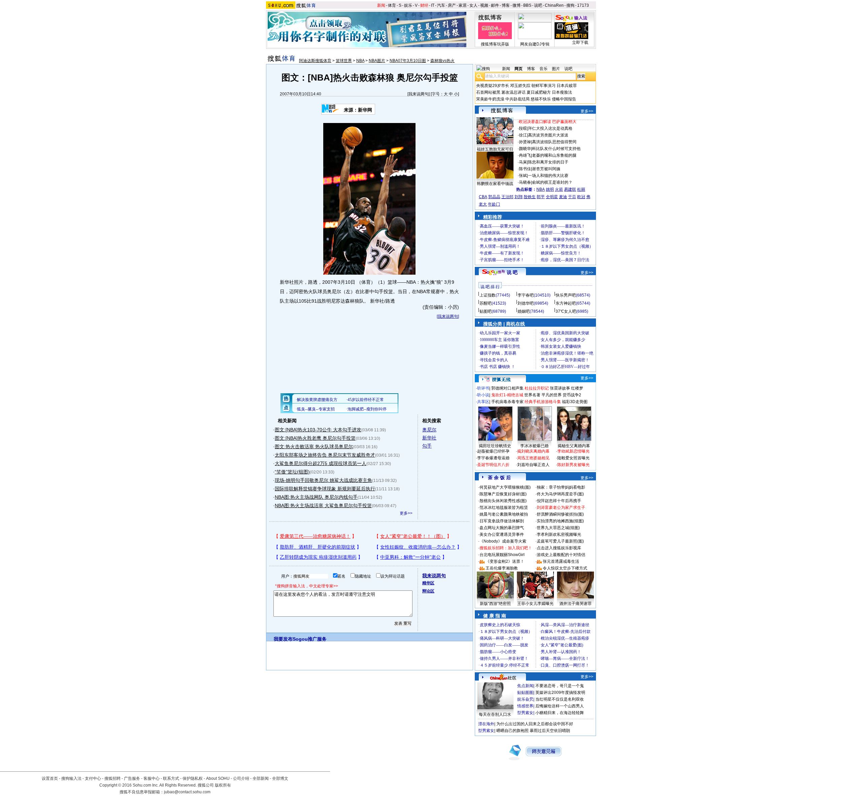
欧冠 (581, 196)
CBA (483, 196)
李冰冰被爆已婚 (534, 445)
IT (432, 5)
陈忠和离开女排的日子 (548, 162)
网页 (519, 68)
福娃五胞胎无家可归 (495, 149)
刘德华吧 (526, 303)
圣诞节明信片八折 (493, 464)
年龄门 (494, 204)
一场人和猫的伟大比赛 (548, 175)
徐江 (523, 135)
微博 (516, 5)
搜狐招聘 (112, 778)
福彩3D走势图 (575, 401)
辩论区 (428, 591)
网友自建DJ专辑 (535, 44)
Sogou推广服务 (310, 639)
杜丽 (581, 189)
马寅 (523, 162)
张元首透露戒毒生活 (561, 561)
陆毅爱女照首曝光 (573, 458)
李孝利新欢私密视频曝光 (559, 534)
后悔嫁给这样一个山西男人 (559, 706)
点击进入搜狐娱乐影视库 (559, 548)
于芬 (572, 196)
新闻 (381, 5)
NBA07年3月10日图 (408, 60)
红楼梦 (577, 388)
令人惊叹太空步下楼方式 (565, 568)
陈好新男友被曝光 (573, 464)
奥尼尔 (429, 429)
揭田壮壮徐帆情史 (495, 445)
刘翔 (519, 196)
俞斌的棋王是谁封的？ (552, 182)
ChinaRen (554, 5)
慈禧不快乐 (541, 99)
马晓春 (525, 182)
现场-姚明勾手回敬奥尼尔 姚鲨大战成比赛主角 (323, 480)
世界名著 (532, 395)
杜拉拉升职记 (537, 388)
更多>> (406, 513)
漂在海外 (486, 724)
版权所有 (223, 785)
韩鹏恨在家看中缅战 (495, 183)
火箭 (559, 189)
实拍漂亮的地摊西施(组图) (560, 521)
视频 (484, 5)
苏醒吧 (485, 303)
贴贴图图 (525, 692)
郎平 (541, 196)
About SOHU (218, 778)
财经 (424, 5)
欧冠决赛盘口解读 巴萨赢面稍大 (547, 121)
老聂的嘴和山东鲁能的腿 (554, 155)
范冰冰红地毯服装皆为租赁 (503, 507)
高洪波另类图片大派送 (548, 135)
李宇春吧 (526, 295)
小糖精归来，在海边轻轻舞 (559, 712)
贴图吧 (485, 311)
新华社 (429, 437)
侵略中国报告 (564, 99)
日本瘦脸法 (562, 92)
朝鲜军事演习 (543, 85)
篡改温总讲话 (513, 92)
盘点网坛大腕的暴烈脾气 (501, 527)
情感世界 (525, 706)
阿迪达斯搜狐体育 (315, 60)
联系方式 (171, 778)
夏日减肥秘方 (539, 92)
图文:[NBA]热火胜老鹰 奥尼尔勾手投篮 (315, 438)
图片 (556, 68)
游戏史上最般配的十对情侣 (561, 554)
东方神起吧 (566, 303)
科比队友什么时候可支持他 (556, 148)
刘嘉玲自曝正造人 (533, 464)
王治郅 (507, 196)
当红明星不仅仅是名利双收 (559, 699)
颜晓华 (525, 148)
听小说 (483, 395)
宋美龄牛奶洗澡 (490, 99)
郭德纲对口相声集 (507, 388)
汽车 (441, 5)
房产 (452, 5)
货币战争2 (572, 395)
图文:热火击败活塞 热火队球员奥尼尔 (314, 446)
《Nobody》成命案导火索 (502, 541)
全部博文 (280, 778)
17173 (583, 5)
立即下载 (580, 42)
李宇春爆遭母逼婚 (493, 458)
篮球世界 (344, 60)
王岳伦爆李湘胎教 (502, 568)
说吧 (538, 5)
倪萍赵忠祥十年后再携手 (559, 500)
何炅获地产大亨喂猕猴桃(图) (505, 487)
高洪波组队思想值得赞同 (554, 142)
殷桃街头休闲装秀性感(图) (503, 500)
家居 (463, 5)
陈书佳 (525, 168)
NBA (360, 60)
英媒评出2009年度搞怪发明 (560, 692)
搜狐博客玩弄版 (495, 44)
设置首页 (50, 778)
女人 (473, 5)
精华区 (428, 583)
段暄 (523, 128)
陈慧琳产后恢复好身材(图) (503, 494)
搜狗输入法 (71, 778)
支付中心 (93, 778)
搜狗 (570, 5)
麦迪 (563, 196)
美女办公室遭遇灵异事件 (501, 534)
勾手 (427, 446)
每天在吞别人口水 (495, 714)
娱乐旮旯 (525, 699)
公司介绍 (241, 778)
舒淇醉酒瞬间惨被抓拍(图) (560, 514)
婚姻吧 (524, 311)
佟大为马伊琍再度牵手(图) (560, 494)
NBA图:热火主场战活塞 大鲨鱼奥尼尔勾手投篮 (323, 505)
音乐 (543, 68)
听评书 (483, 388)
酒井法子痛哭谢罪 (575, 603)
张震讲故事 (560, 388)
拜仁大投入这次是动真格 (550, 128)
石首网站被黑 (488, 92)
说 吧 (512, 272)
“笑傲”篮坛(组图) (292, 471)
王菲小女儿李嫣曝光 (535, 603)
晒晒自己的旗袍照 (512, 730)
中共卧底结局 (517, 99)
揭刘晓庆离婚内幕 (533, 451)
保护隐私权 (193, 778)
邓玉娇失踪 (520, 85)
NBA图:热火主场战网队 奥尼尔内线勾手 (316, 497)
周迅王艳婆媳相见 (533, 458)
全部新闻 (261, 778)
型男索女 (525, 712)
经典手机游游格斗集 (543, 401)
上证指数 (487, 295)
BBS (527, 5)
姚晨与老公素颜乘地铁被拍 (503, 514)
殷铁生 (530, 196)
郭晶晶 (494, 196)
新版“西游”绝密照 (495, 603)
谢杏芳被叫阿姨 (546, 168)
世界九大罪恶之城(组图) (558, 527)
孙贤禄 (525, 142)
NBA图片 (377, 60)
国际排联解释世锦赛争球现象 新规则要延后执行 (325, 488)
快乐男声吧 (566, 295)
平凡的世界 (551, 395)
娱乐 (408, 5)
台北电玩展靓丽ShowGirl (502, 554)
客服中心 (151, 778)
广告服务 (132, 778)
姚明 (550, 189)
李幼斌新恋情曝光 (573, 451)
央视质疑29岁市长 (492, 85)
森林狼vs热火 (442, 60)
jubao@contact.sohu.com (187, 792)
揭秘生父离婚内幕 (574, 445)
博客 (506, 5)
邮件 (495, 5)
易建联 (570, 189)
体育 (392, 5)
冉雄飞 (525, 155)
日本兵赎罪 (567, 85)
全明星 (552, 196)
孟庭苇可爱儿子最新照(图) (560, 541)
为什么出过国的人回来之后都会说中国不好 (534, 724)
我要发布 (283, 639)
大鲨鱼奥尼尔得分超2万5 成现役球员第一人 (320, 463)
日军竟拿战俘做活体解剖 (501, 521)
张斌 (523, 175)
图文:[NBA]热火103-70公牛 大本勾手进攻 (318, 429)
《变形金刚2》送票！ (505, 561)
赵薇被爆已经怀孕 (493, 451)
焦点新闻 (525, 685)
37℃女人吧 (566, 311)
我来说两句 (418, 94)
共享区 (483, 401)
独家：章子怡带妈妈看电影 (561, 487)
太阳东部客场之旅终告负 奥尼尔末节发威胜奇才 (325, 455)
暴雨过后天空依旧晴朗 (550, 730)
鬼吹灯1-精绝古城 (507, 395)
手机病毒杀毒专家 (507, 401)
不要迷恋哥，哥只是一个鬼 (559, 685)
